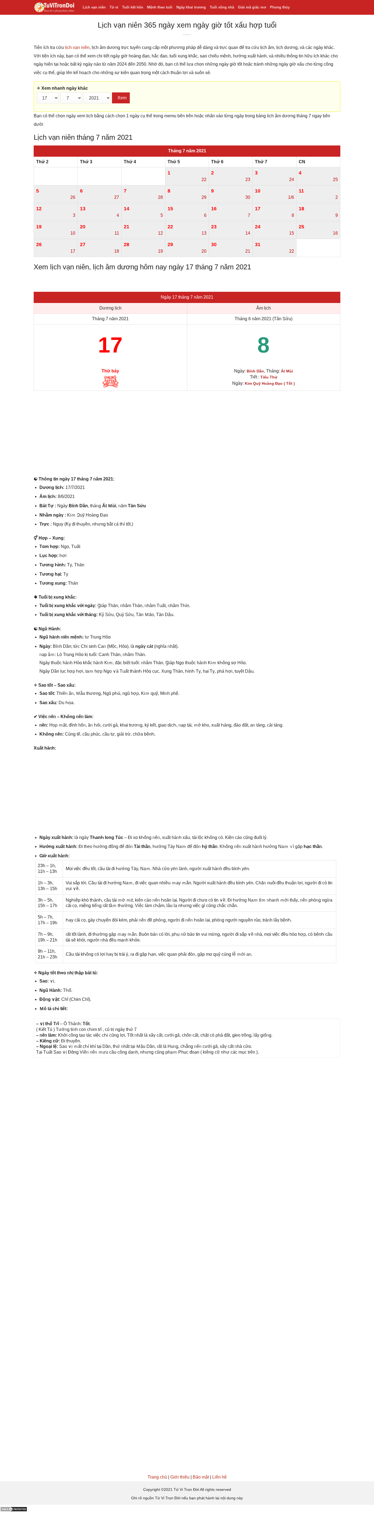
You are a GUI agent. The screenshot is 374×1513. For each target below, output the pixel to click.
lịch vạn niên (77, 47)
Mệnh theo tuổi (159, 7)
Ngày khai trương (191, 7)
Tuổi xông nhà (222, 7)
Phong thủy (280, 7)
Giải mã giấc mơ (252, 7)
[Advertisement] (187, 434)
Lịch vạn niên (94, 7)
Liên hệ (219, 1477)
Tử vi (114, 7)
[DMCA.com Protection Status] (13, 1508)
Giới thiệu (179, 1477)
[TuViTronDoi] (54, 7)
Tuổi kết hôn (132, 7)
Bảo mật (201, 1477)
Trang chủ (157, 1477)
